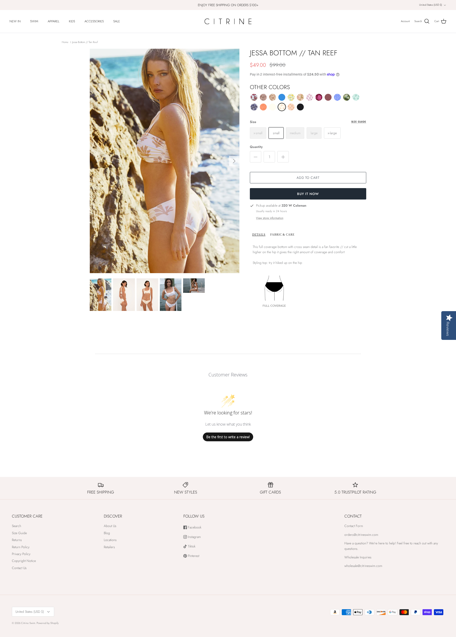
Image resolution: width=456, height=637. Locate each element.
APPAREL (53, 21)
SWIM (34, 21)
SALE (116, 21)
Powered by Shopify (48, 623)
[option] (164, 161)
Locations (110, 539)
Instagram (194, 537)
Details (259, 234)
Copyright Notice (24, 560)
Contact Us (19, 568)
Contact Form (353, 525)
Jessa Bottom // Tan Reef (85, 42)
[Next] (234, 161)
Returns (17, 539)
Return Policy (20, 547)
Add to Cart (308, 177)
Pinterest (193, 556)
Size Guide (358, 122)
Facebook (194, 527)
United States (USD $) (430, 5)
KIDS (72, 21)
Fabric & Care (282, 234)
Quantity (256, 147)
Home (65, 42)
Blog (107, 533)
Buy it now (308, 193)
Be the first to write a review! (228, 437)
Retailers (109, 547)
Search (16, 525)
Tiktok (191, 546)
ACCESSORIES (94, 21)
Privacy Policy (21, 553)
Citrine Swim (28, 623)
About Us (110, 525)
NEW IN (15, 21)
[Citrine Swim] (228, 21)
